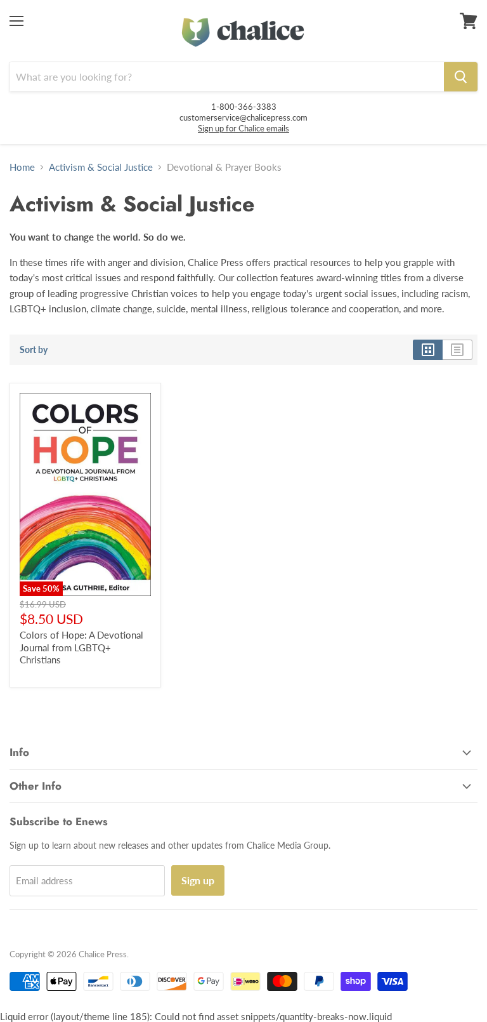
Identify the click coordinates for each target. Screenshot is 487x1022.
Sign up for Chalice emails (243, 128)
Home (22, 167)
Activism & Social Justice (101, 167)
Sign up (197, 880)
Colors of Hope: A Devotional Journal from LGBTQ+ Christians (81, 647)
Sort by (34, 350)
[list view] (457, 350)
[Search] (460, 76)
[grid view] (428, 350)
